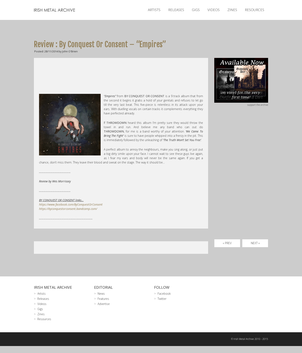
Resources (254, 9)
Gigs (196, 9)
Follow (161, 287)
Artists (154, 9)
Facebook (164, 294)
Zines (232, 9)
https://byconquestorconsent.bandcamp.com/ (68, 209)
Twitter (162, 299)
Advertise (104, 304)
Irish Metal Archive (53, 287)
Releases (176, 9)
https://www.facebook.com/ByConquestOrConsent (71, 204)
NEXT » (255, 243)
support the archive (257, 104)
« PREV (227, 243)
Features (103, 299)
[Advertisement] (241, 177)
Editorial (103, 287)
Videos (213, 9)
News (101, 294)
